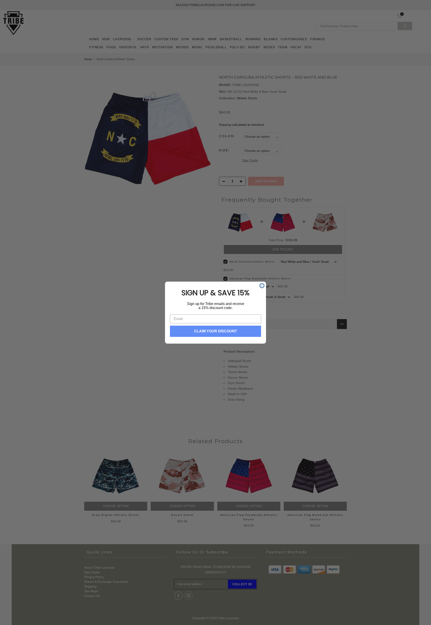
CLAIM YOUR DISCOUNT (215, 331)
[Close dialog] (262, 285)
